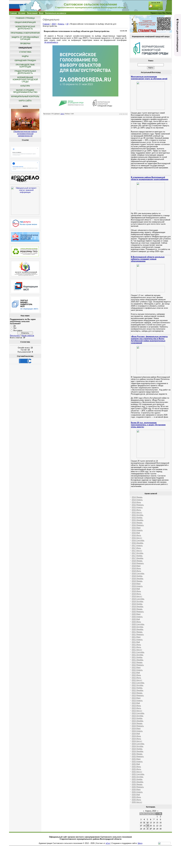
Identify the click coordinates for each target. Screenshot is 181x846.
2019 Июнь (136, 591)
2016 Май (136, 533)
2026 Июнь (136, 797)
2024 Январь (137, 723)
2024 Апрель (137, 731)
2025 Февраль (138, 756)
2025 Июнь (136, 767)
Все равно (17, 330)
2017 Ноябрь (137, 556)
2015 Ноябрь (137, 517)
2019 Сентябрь (138, 599)
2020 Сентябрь (138, 624)
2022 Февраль (138, 665)
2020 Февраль (138, 611)
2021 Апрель (137, 639)
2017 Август (137, 551)
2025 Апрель (137, 761)
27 (151, 829)
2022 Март (136, 667)
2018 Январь (137, 561)
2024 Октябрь (137, 746)
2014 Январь (137, 497)
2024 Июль (136, 739)
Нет (15, 328)
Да (14, 326)
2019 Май (136, 589)
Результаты (15, 335)
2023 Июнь (136, 706)
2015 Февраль (138, 505)
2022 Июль (136, 678)
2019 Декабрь (137, 606)
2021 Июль (136, 647)
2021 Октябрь (137, 655)
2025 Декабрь (137, 782)
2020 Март (136, 614)
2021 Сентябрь (138, 652)
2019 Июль (136, 594)
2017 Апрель (137, 545)
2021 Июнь (136, 645)
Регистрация (32, 13)
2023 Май (136, 703)
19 (67, 24)
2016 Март (136, 528)
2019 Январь (137, 581)
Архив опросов (27, 335)
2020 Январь (137, 609)
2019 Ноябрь (137, 604)
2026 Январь (137, 784)
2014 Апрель (137, 500)
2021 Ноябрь (137, 657)
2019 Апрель (137, 586)
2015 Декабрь (137, 520)
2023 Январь (137, 693)
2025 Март (136, 759)
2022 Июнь (136, 675)
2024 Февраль (138, 726)
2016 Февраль (138, 525)
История (21, 13)
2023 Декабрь (137, 721)
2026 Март (136, 789)
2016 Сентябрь (138, 540)
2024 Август (137, 741)
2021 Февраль (138, 634)
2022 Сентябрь (138, 683)
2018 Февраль (138, 563)
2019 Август (137, 596)
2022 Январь (137, 662)
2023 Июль (136, 708)
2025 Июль (136, 769)
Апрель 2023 (150, 811)
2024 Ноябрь (137, 749)
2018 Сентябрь (138, 573)
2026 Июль (136, 800)
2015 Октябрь (137, 515)
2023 (54, 24)
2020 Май (136, 619)
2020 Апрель (137, 617)
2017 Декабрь (137, 558)
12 (147, 823)
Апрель (61, 24)
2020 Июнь (136, 622)
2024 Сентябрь (138, 744)
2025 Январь (137, 754)
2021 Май (136, 642)
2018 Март (136, 566)
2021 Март (136, 637)
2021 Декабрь (137, 660)
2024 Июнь (136, 736)
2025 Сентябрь (138, 774)
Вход (41, 13)
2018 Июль (136, 571)
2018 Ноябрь (137, 576)
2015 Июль (136, 510)
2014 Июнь (136, 502)
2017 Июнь (136, 548)
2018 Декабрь (137, 578)
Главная (13, 13)
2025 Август (137, 772)
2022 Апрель (137, 670)
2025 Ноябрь (137, 779)
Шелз (140, 843)
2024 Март (136, 728)
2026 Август (137, 802)
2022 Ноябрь (137, 688)
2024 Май (136, 733)
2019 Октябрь (137, 601)
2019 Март (136, 584)
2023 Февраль (138, 695)
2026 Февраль (138, 787)
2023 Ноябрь (137, 718)
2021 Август (137, 650)
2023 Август (137, 711)
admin (62, 114)
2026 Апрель (137, 792)
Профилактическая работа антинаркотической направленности (25, 133)
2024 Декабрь (137, 751)
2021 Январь (137, 632)
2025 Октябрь (137, 777)
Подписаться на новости (55, 13)
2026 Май (136, 794)
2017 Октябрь (137, 553)
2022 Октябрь (137, 685)
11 (144, 823)
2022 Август (137, 680)
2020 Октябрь (137, 627)
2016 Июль (136, 535)
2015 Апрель (137, 507)
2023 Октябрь (137, 716)
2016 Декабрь (137, 543)
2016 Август (137, 538)
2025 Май (136, 764)
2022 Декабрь (137, 690)
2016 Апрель (137, 530)
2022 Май (136, 672)
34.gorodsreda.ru (51, 42)
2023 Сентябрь (138, 713)
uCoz (108, 843)
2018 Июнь (136, 568)
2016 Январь (137, 523)
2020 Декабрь (137, 629)
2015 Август (137, 512)
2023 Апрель (137, 700)
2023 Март (136, 698)
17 (141, 826)
